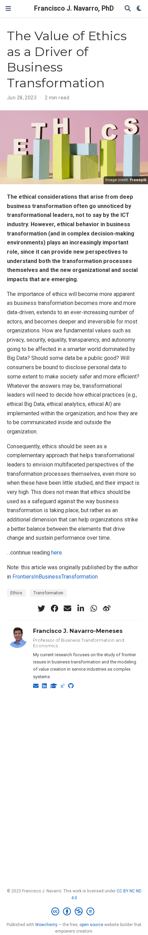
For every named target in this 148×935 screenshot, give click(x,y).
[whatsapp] (93, 608)
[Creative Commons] (74, 911)
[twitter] (41, 608)
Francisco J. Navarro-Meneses (78, 630)
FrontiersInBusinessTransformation (55, 576)
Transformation (48, 593)
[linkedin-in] (80, 608)
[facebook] (54, 608)
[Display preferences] (139, 9)
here (56, 552)
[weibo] (107, 608)
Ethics (16, 593)
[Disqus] (74, 777)
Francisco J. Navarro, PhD (74, 8)
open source (91, 924)
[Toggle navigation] (8, 8)
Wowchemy (46, 924)
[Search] (128, 9)
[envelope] (67, 608)
